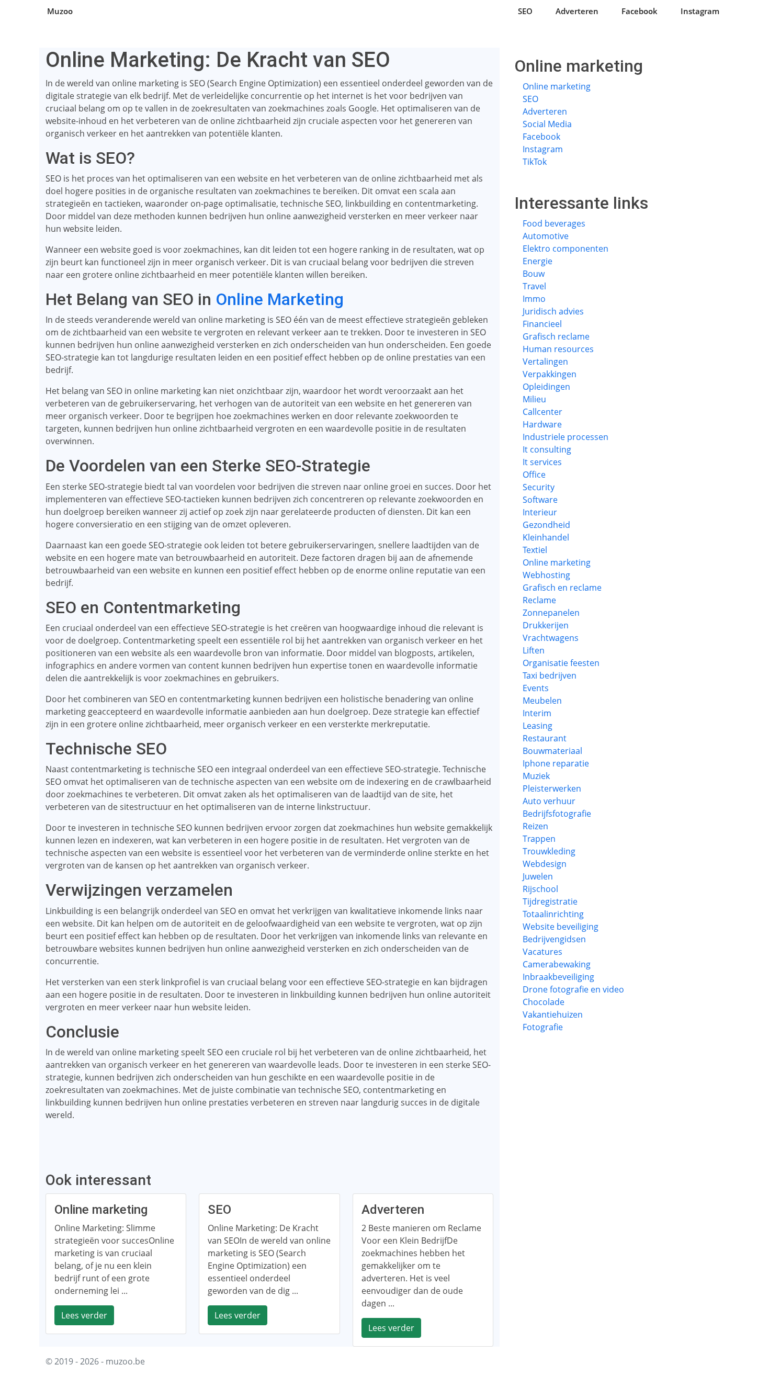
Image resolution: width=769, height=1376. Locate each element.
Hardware (542, 424)
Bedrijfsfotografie (557, 813)
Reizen (535, 826)
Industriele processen (565, 437)
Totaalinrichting (553, 914)
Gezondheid (546, 525)
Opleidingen (546, 386)
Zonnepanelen (551, 612)
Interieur (540, 512)
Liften (534, 650)
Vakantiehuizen (553, 1014)
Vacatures (542, 951)
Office (534, 474)
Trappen (539, 838)
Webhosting (546, 575)
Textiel (535, 550)
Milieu (534, 399)
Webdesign (545, 864)
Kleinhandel (546, 537)
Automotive (546, 236)
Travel (534, 286)
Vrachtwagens (551, 638)
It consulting (547, 449)
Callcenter (542, 412)
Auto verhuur (549, 801)
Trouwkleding (549, 851)
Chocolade (543, 1002)
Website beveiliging (560, 926)
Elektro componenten (565, 248)
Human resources (558, 349)
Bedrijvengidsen (554, 939)
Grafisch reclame (556, 336)
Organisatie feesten (561, 663)
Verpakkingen (549, 374)
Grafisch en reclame (562, 587)
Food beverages (554, 223)
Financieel (542, 324)
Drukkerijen (546, 625)
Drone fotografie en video (573, 989)
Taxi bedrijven (549, 675)
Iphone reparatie (556, 763)
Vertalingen (545, 361)
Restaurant (545, 738)
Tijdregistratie (550, 901)
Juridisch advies (553, 311)
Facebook (639, 11)
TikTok (535, 161)
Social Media (547, 124)
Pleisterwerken (552, 788)
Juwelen (538, 876)
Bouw (534, 273)
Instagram (700, 11)
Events (536, 688)
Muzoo (60, 11)
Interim (537, 713)
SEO (525, 11)
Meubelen (542, 700)
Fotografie (543, 1027)
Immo (534, 298)
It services (542, 462)
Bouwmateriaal (552, 751)
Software (540, 499)
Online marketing (557, 86)
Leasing (537, 725)
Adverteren (577, 11)
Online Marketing (280, 299)
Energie (537, 261)
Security (539, 487)
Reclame (539, 600)
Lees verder (84, 1315)
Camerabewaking (557, 964)
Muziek (536, 776)
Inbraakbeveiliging (558, 977)
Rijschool (540, 889)
